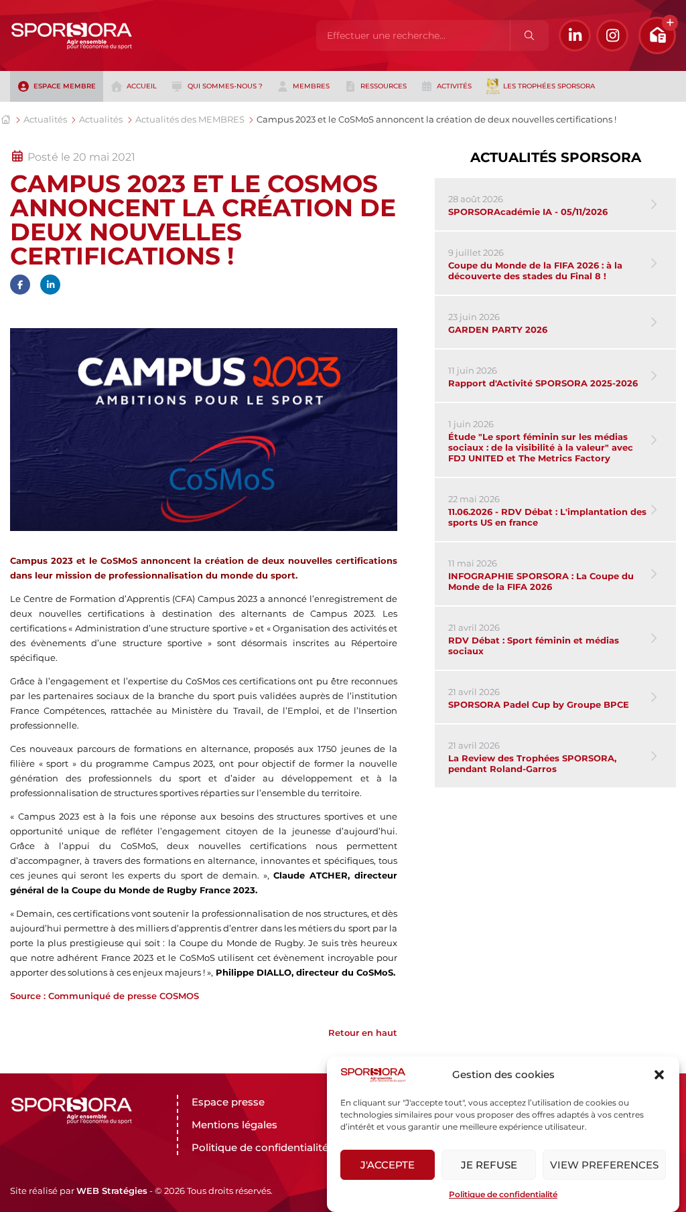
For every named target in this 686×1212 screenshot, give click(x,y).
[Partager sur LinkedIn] (50, 285)
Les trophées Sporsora (549, 86)
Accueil (142, 86)
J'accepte (387, 1164)
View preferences (604, 1164)
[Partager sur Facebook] (20, 285)
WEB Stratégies (111, 1190)
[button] (659, 1074)
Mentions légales (234, 1124)
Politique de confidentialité (503, 1194)
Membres (311, 86)
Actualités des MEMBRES (190, 119)
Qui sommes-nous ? (225, 86)
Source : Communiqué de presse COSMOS (104, 995)
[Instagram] (612, 35)
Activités (454, 86)
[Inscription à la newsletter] (657, 35)
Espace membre (64, 86)
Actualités (45, 119)
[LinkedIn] (575, 35)
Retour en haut (362, 1032)
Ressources (383, 86)
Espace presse (228, 1101)
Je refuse (489, 1164)
